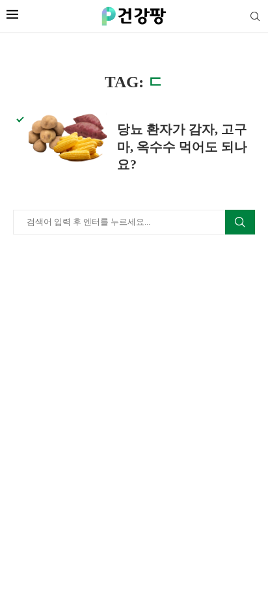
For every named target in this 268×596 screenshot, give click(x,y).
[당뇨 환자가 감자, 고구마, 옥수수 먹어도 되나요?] (68, 137)
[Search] (254, 17)
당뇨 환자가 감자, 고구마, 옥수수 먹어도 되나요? (182, 146)
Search (240, 222)
